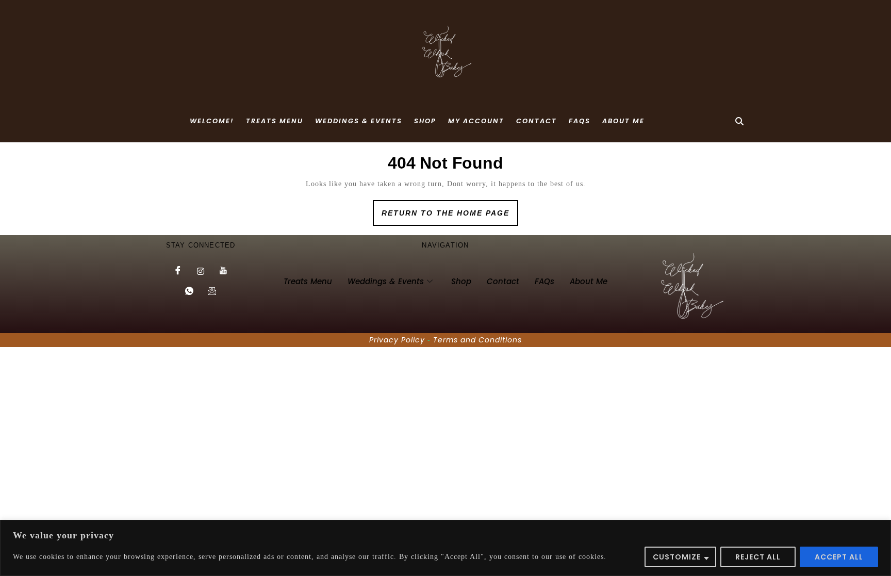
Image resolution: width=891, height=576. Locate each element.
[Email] (212, 292)
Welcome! (212, 121)
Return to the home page (450, 208)
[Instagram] (200, 271)
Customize (677, 557)
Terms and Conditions (477, 340)
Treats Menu (274, 121)
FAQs (579, 121)
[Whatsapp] (189, 292)
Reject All (758, 557)
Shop (425, 121)
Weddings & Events (358, 121)
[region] (445, 548)
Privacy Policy (397, 340)
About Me (623, 121)
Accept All (839, 557)
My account (476, 121)
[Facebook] (178, 271)
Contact (536, 121)
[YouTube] (223, 271)
